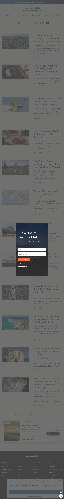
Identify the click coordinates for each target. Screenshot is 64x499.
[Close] (46, 225)
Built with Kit (23, 266)
